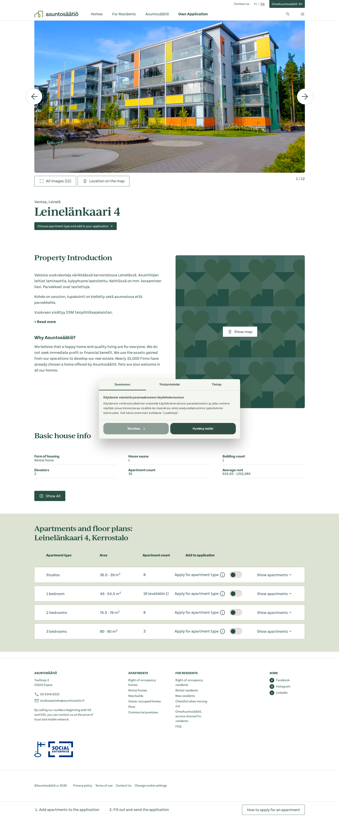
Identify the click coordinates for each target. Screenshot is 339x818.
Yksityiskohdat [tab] (169, 384)
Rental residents (186, 690)
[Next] (305, 96)
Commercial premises (143, 712)
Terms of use (104, 785)
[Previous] (34, 96)
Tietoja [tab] (216, 384)
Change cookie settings (151, 785)
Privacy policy (82, 785)
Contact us (241, 4)
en (263, 4)
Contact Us (123, 785)
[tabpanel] (169, 96)
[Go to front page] (56, 14)
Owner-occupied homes (144, 701)
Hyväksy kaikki (203, 428)
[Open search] (288, 14)
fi (255, 4)
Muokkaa (134, 428)
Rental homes (137, 690)
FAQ (178, 726)
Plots (131, 707)
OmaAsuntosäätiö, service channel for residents (188, 716)
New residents (185, 696)
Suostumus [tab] (122, 384)
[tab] (55, 181)
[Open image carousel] (169, 96)
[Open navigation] (302, 14)
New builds (135, 696)
